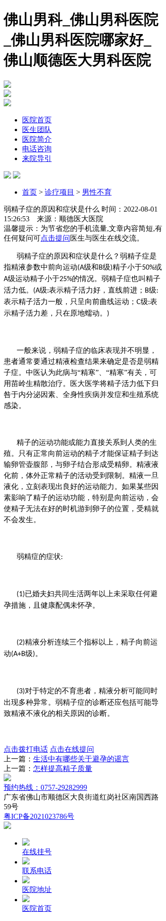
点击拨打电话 (26, 749)
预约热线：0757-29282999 (45, 787)
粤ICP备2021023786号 (39, 816)
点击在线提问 (72, 749)
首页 (29, 192)
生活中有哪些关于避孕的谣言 (81, 759)
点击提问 (55, 238)
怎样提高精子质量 (62, 768)
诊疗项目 (59, 192)
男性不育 (97, 192)
